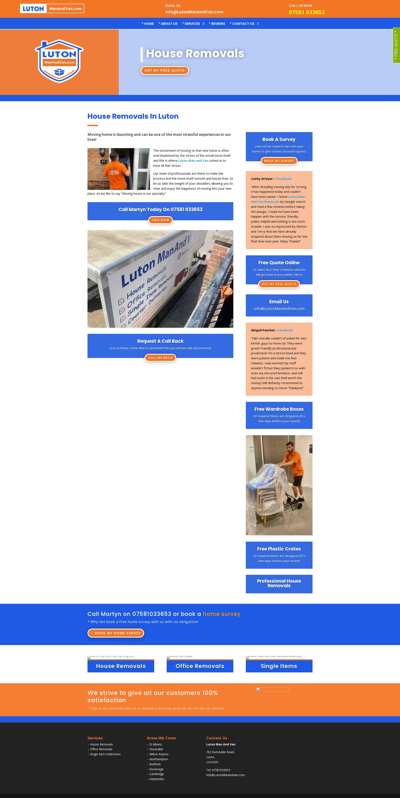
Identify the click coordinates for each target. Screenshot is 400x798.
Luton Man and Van (193, 160)
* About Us (168, 24)
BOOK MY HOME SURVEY (118, 633)
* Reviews (217, 24)
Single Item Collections (105, 754)
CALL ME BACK (160, 358)
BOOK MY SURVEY (279, 161)
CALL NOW (160, 220)
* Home (148, 24)
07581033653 (151, 614)
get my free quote (165, 70)
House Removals (101, 744)
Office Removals (101, 749)
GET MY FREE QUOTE (279, 284)
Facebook (283, 178)
